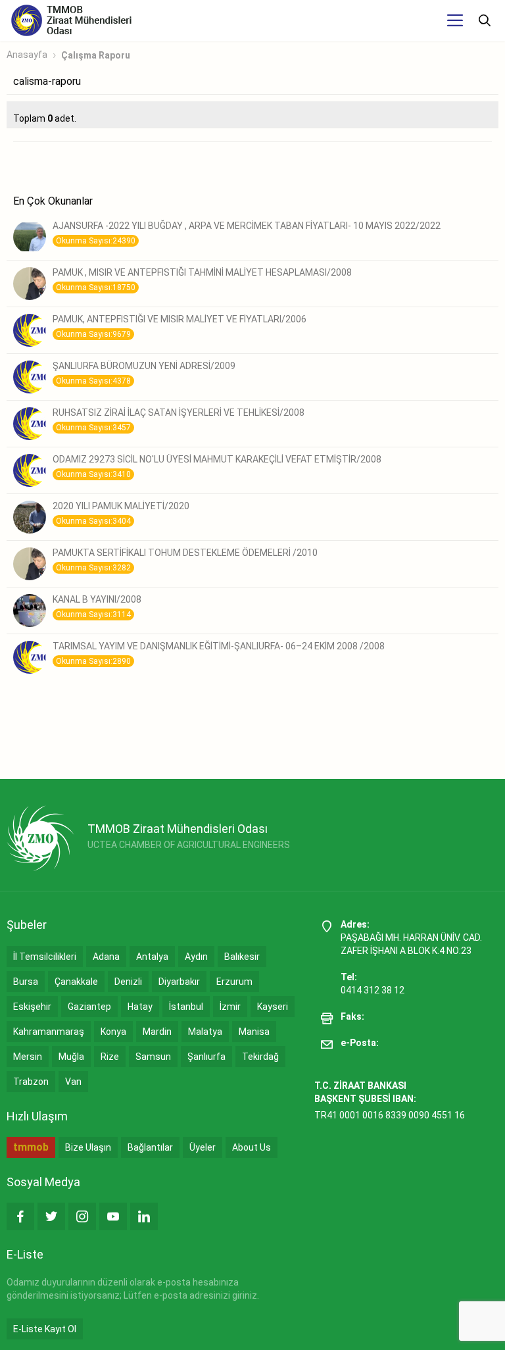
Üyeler (202, 1147)
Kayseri (272, 1006)
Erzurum (234, 981)
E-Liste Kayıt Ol (44, 1329)
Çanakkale (76, 981)
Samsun (153, 1056)
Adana (106, 956)
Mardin (157, 1031)
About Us (251, 1147)
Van (73, 1081)
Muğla (71, 1056)
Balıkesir (242, 956)
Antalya (152, 956)
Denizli (128, 981)
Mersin (27, 1056)
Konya (113, 1031)
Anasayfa (27, 54)
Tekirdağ (260, 1056)
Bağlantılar (150, 1147)
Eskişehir (32, 1006)
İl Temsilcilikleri (44, 956)
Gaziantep (89, 1006)
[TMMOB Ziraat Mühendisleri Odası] (40, 838)
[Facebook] (20, 1216)
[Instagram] (82, 1216)
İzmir (230, 1006)
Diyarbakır (179, 981)
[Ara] (484, 20)
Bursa (25, 981)
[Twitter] (51, 1216)
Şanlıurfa (206, 1056)
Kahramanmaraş (48, 1031)
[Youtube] (113, 1216)
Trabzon (31, 1081)
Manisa (254, 1031)
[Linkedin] (144, 1216)
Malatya (205, 1031)
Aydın (196, 956)
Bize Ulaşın (88, 1147)
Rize (110, 1056)
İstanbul (186, 1006)
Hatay (140, 1006)
